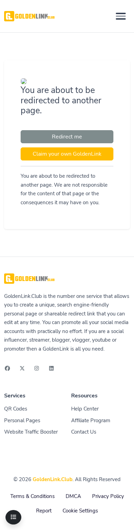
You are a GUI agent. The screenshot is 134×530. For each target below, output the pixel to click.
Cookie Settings (80, 510)
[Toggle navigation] (121, 16)
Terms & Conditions (32, 496)
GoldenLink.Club (52, 479)
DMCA (73, 496)
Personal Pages (22, 420)
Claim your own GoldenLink (67, 154)
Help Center (85, 408)
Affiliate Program (90, 420)
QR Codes (15, 408)
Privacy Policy (108, 496)
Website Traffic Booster (31, 431)
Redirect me (67, 137)
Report (44, 510)
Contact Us (83, 431)
